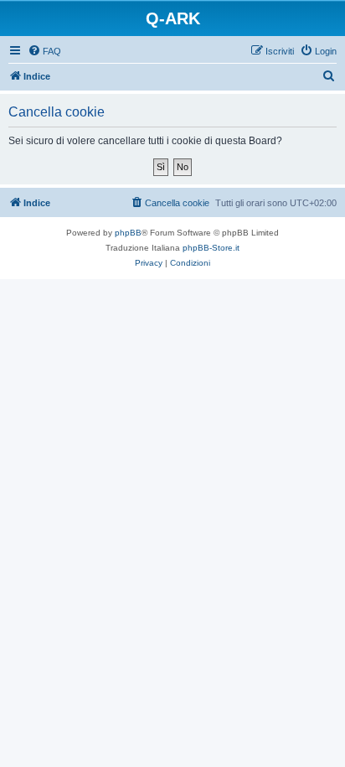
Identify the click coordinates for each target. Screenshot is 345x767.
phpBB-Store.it (211, 247)
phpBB (128, 232)
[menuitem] (44, 51)
